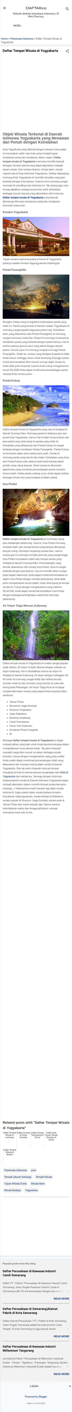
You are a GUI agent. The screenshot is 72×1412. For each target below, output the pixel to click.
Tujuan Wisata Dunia (15, 1183)
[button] (67, 51)
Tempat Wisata (44, 1176)
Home (4, 38)
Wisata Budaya (12, 1190)
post (33, 1170)
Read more (61, 1298)
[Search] (67, 9)
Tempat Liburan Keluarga (17, 1176)
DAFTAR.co (36, 8)
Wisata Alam (38, 1183)
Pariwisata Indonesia (21, 38)
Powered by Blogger (36, 1396)
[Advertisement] (36, 93)
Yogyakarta (31, 1190)
